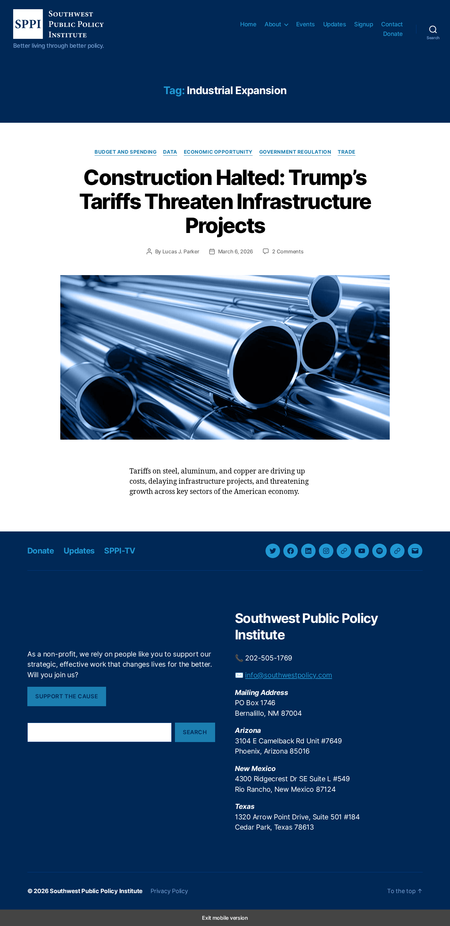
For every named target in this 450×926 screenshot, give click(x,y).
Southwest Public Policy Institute (96, 890)
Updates (334, 24)
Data (170, 152)
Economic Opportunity (218, 152)
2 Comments (287, 251)
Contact (392, 24)
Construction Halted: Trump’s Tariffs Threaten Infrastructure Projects (225, 201)
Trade (346, 152)
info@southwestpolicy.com (288, 675)
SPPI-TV (119, 550)
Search (195, 732)
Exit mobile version (225, 917)
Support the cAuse (66, 696)
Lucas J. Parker (180, 251)
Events (305, 24)
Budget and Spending (125, 152)
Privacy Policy (169, 890)
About (273, 24)
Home (248, 24)
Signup (363, 24)
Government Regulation (295, 152)
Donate (393, 33)
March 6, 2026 (235, 251)
